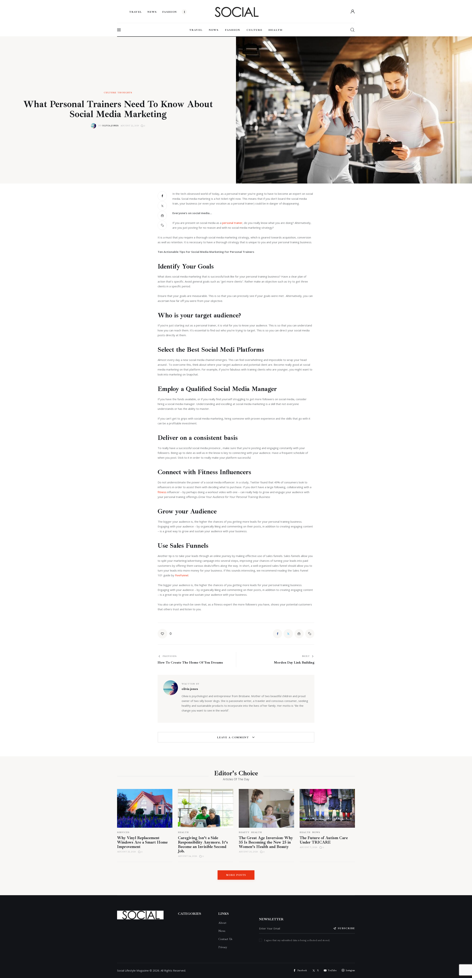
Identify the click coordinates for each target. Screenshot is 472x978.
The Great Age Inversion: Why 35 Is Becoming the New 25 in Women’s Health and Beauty (266, 842)
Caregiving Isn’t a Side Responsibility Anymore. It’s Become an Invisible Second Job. (203, 844)
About (222, 923)
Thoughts (124, 92)
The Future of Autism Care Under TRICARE (324, 840)
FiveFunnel (181, 575)
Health (183, 832)
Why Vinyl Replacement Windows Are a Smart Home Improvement (142, 842)
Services (123, 832)
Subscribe (346, 928)
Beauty (244, 832)
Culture (110, 92)
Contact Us (225, 939)
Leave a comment (233, 737)
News (316, 832)
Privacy (222, 947)
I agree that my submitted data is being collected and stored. (297, 940)
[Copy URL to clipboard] (162, 225)
